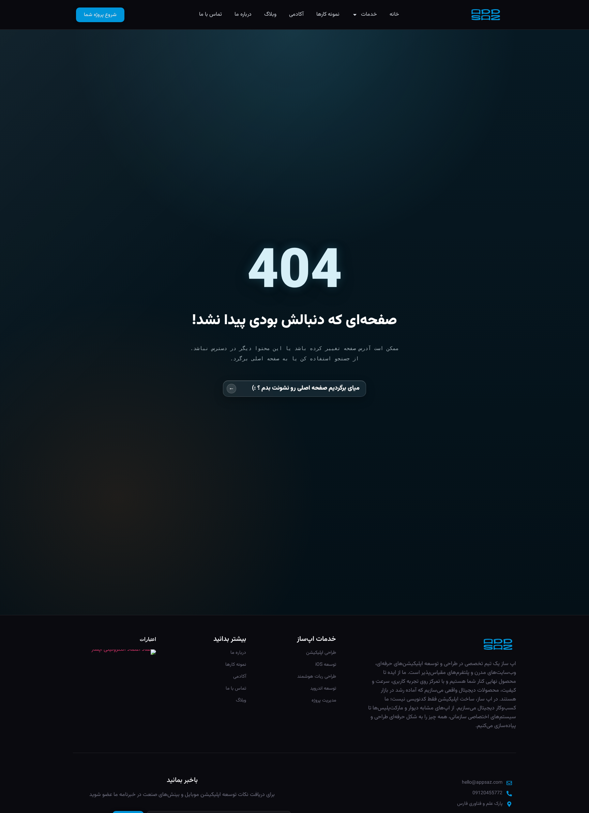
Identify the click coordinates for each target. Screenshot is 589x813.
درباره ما (243, 14)
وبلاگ (270, 14)
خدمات (369, 14)
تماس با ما (210, 14)
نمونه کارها (327, 14)
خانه (394, 14)
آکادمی (296, 14)
